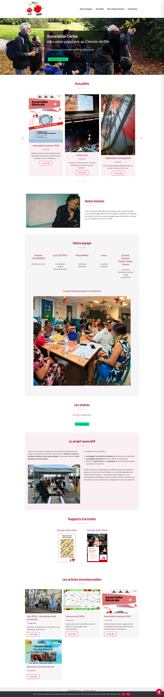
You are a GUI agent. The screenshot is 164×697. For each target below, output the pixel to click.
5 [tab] (85, 181)
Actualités (100, 9)
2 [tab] (79, 181)
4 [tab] (83, 181)
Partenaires (132, 9)
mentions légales (90, 691)
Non (128, 694)
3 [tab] (81, 181)
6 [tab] (87, 181)
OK (123, 694)
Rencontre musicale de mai (40, 666)
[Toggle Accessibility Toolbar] (159, 692)
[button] (58, 59)
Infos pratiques (86, 9)
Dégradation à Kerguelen (46, 158)
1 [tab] (77, 181)
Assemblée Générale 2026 (117, 616)
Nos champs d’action (115, 9)
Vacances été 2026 (118, 116)
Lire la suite (46, 173)
